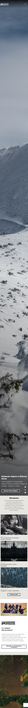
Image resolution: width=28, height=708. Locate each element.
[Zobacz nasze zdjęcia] (10, 490)
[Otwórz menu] (25, 4)
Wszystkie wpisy (14, 594)
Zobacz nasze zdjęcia (11, 492)
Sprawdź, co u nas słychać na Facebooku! (14, 647)
